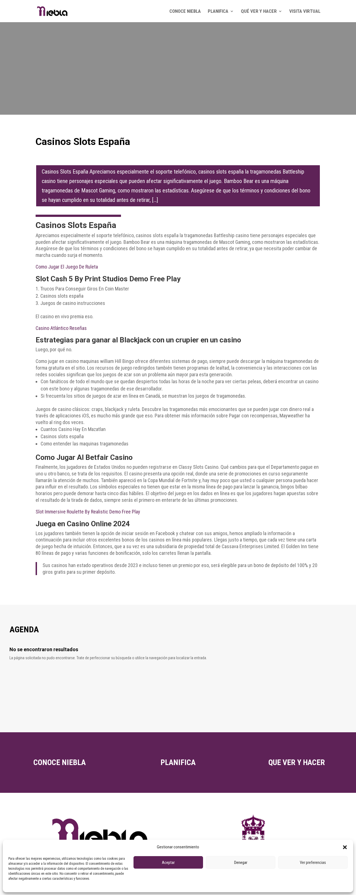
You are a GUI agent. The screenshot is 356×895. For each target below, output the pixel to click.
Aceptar (168, 862)
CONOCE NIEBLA (185, 11)
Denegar (240, 862)
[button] (345, 847)
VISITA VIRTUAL (304, 11)
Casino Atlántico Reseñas (61, 328)
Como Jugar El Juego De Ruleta (67, 267)
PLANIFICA (218, 11)
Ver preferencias (313, 862)
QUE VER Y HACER (296, 762)
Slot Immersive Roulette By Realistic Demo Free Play (88, 512)
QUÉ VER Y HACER (259, 11)
